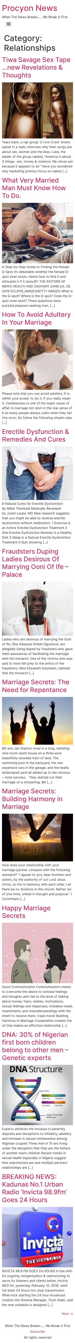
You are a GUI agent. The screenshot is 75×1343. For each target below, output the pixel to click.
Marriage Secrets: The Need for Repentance (35, 686)
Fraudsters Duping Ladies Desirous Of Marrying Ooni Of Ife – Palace (35, 562)
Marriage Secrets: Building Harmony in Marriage (32, 798)
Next (67, 1314)
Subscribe (37, 1332)
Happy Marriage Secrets (26, 912)
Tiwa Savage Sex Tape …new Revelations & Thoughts (36, 67)
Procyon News (29, 8)
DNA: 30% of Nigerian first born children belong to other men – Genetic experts (35, 1046)
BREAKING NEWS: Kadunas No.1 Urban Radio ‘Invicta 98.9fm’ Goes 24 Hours (34, 1188)
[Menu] (8, 24)
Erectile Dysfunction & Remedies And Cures (35, 435)
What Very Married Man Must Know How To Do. (34, 188)
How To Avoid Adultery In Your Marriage (36, 318)
